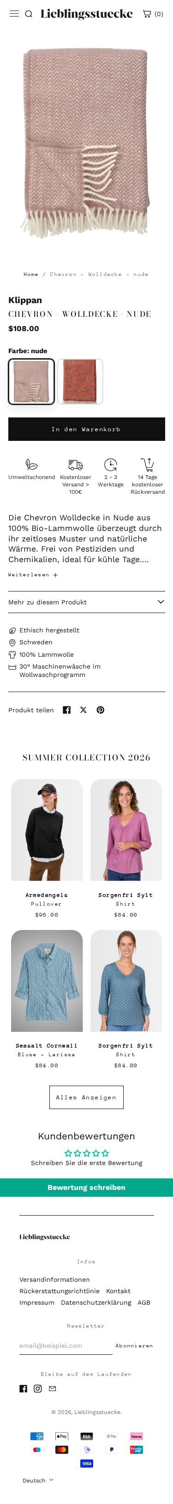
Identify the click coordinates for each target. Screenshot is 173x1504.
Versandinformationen (54, 1279)
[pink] (31, 382)
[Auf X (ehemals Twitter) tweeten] (83, 710)
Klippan (25, 300)
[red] (80, 382)
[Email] (52, 1389)
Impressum (36, 1302)
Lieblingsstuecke (97, 1412)
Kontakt (118, 1291)
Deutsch (35, 1480)
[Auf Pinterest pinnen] (100, 710)
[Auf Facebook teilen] (67, 710)
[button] (86, 138)
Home (31, 274)
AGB (143, 1302)
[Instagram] (38, 1389)
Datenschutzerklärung (96, 1302)
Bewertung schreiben (86, 1187)
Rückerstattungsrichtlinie (59, 1291)
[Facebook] (23, 1389)
